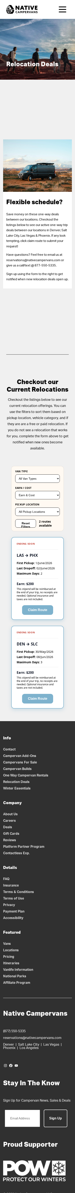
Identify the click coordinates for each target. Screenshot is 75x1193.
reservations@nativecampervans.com (32, 1038)
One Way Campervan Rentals (25, 775)
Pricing (8, 956)
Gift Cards (11, 833)
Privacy (9, 905)
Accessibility (13, 918)
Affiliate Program (16, 982)
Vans (7, 943)
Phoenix (9, 1048)
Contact (9, 749)
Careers (9, 820)
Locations (11, 950)
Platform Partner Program (23, 846)
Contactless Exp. (16, 853)
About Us (10, 814)
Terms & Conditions (18, 892)
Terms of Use (13, 898)
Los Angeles (29, 1048)
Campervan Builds (17, 769)
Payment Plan (13, 911)
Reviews (9, 840)
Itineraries (11, 963)
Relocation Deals (16, 782)
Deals (7, 827)
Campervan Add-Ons (19, 756)
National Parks (14, 976)
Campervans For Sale (20, 762)
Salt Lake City (28, 1044)
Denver (8, 1044)
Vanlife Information (18, 969)
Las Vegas (51, 1044)
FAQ (6, 879)
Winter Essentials (17, 788)
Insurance (11, 885)
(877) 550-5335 (14, 1031)
